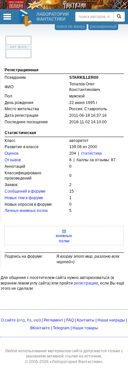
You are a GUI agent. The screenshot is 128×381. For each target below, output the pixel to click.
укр (36, 320)
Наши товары (85, 328)
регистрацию (86, 283)
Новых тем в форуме (24, 198)
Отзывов (13, 160)
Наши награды (111, 320)
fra (29, 320)
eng (21, 320)
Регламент (53, 320)
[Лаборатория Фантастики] (26, 18)
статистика (91, 153)
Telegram (61, 328)
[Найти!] (119, 17)
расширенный (103, 26)
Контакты (86, 320)
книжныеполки (64, 238)
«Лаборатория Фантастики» (76, 361)
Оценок (11, 153)
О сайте (8, 320)
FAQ (70, 320)
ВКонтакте (40, 328)
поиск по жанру (70, 26)
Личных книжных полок (26, 210)
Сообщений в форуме (25, 191)
